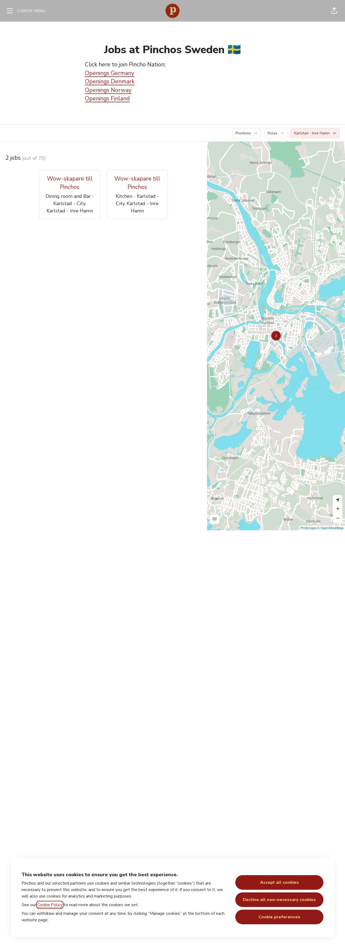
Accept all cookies (279, 882)
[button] (334, 10)
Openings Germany (109, 73)
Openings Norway (108, 90)
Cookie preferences (279, 917)
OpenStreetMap (332, 527)
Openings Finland (107, 98)
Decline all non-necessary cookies (279, 900)
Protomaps (308, 527)
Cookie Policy (50, 905)
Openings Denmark (109, 81)
